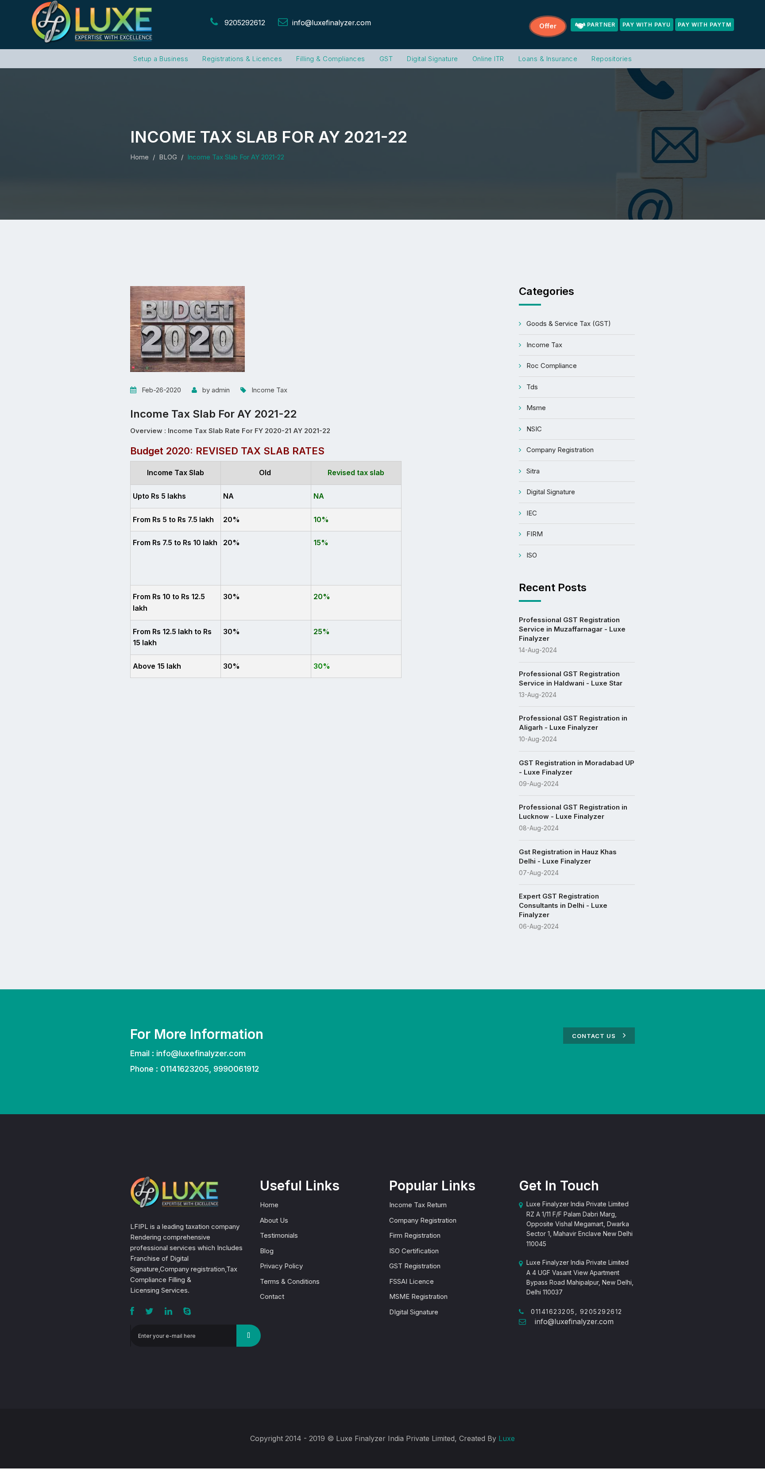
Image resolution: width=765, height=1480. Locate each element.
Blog (267, 1251)
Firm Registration (414, 1235)
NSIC (534, 429)
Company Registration (560, 450)
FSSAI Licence (411, 1281)
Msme (536, 407)
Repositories (611, 58)
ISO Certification (414, 1251)
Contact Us (595, 1035)
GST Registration (414, 1266)
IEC (531, 513)
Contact (272, 1296)
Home (139, 157)
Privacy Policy (281, 1266)
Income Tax (269, 390)
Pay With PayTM (704, 24)
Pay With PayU (646, 24)
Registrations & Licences (242, 58)
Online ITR (488, 58)
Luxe (506, 1438)
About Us (274, 1220)
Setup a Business (160, 58)
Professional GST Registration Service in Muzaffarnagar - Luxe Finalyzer (572, 629)
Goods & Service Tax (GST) (568, 323)
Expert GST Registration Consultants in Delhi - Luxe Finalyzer (563, 905)
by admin (216, 390)
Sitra (533, 471)
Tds (532, 387)
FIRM (534, 534)
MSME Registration (418, 1296)
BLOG (168, 157)
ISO (531, 555)
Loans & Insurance (548, 58)
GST (386, 58)
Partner (601, 24)
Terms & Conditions (290, 1281)
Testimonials (279, 1235)
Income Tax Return (418, 1205)
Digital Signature (432, 58)
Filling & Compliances (330, 58)
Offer (547, 26)
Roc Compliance (551, 365)
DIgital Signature (413, 1312)
